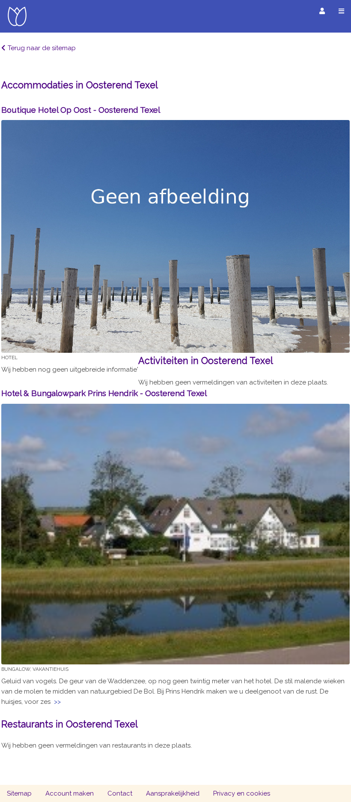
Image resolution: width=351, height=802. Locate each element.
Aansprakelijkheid (172, 793)
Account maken (69, 793)
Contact (119, 793)
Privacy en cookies (241, 793)
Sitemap (19, 793)
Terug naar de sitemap (42, 48)
